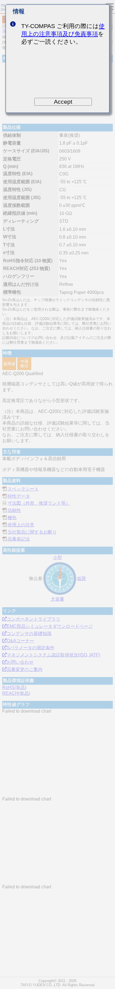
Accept (63, 101)
